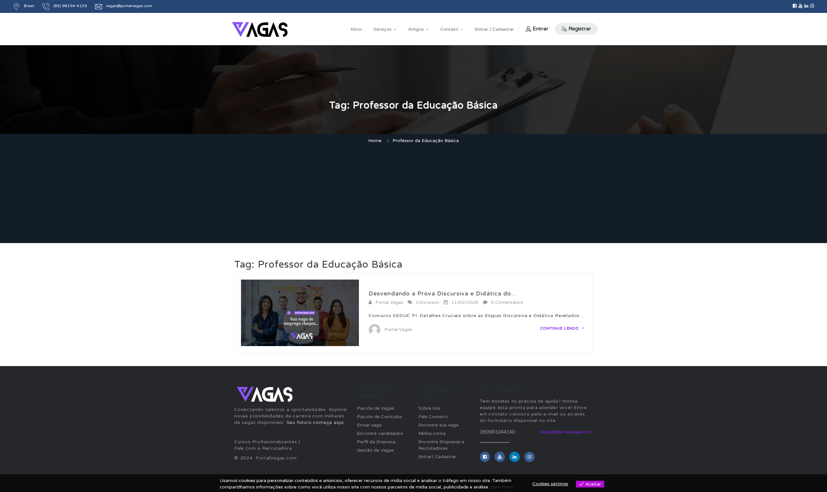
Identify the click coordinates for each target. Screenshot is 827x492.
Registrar (580, 29)
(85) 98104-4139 (70, 6)
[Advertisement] (413, 194)
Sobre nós (429, 408)
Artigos (416, 29)
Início (356, 29)
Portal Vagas (389, 302)
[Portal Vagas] (259, 29)
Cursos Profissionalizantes (265, 442)
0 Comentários (507, 302)
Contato (449, 29)
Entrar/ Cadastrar (437, 456)
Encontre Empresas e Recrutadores (441, 445)
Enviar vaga (369, 425)
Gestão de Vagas (375, 450)
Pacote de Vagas (375, 408)
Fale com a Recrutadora (263, 448)
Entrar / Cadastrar (494, 29)
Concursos (427, 302)
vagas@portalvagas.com (129, 6)
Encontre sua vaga (438, 425)
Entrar (541, 29)
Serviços (382, 29)
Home (375, 140)
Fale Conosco (433, 416)
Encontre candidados (380, 433)
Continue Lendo (560, 328)
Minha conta (431, 433)
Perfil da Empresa (376, 442)
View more (501, 487)
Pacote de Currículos (379, 416)
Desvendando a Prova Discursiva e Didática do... (442, 293)
